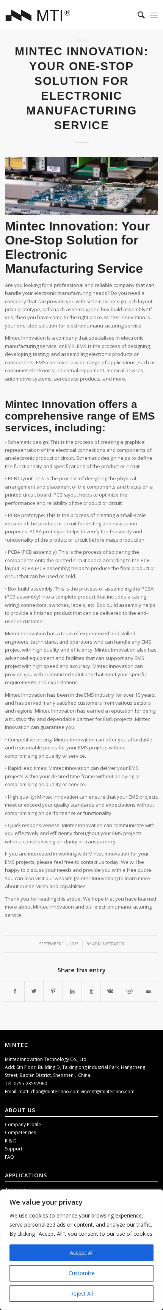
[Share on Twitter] (34, 991)
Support (13, 1148)
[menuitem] (137, 15)
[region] (81, 1249)
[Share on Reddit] (129, 991)
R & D (11, 1141)
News (81, 40)
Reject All (81, 1293)
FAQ (9, 1157)
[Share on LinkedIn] (72, 991)
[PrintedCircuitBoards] (81, 186)
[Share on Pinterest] (53, 991)
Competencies (20, 1132)
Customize (82, 1273)
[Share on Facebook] (14, 991)
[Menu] (154, 15)
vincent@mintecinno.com (108, 1091)
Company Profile (23, 1124)
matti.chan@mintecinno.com (50, 1091)
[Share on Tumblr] (91, 991)
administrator (108, 943)
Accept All (82, 1252)
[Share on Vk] (110, 991)
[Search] (137, 15)
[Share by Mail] (148, 991)
